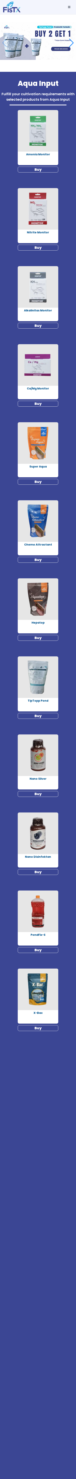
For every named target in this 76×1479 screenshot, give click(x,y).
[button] (71, 43)
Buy (38, 169)
